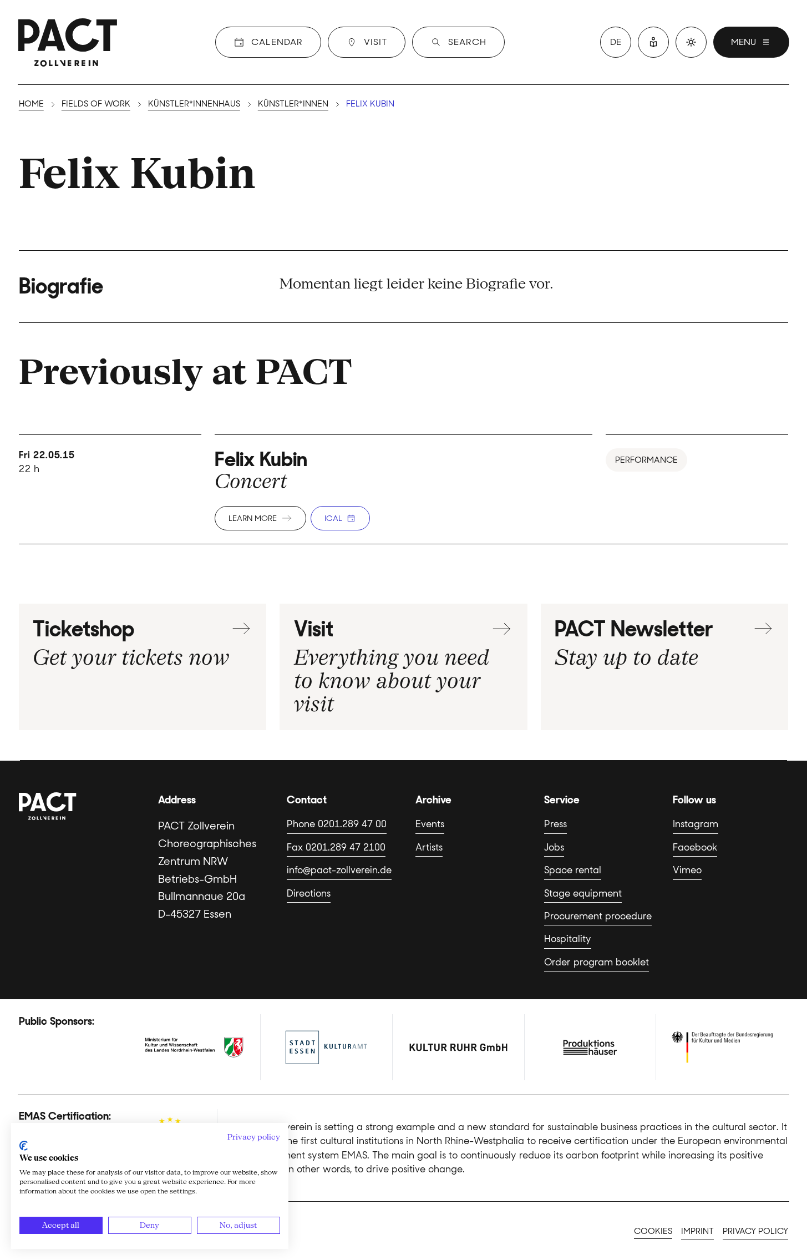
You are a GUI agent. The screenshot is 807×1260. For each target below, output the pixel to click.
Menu (743, 42)
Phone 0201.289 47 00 (337, 824)
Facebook (695, 847)
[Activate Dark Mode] (691, 42)
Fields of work (96, 103)
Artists (429, 847)
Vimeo (687, 870)
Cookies (653, 1231)
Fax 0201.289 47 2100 (336, 847)
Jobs (554, 847)
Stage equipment (583, 893)
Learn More (253, 518)
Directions (309, 893)
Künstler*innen (293, 103)
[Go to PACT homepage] (68, 42)
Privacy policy (755, 1231)
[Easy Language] (653, 42)
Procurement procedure (598, 916)
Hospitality (567, 939)
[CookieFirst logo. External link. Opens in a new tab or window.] (23, 1146)
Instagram (695, 824)
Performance (646, 459)
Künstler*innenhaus (194, 103)
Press (555, 824)
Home (31, 103)
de (615, 42)
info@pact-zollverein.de (339, 870)
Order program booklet (596, 962)
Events (429, 824)
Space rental (572, 870)
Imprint (697, 1231)
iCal (333, 518)
